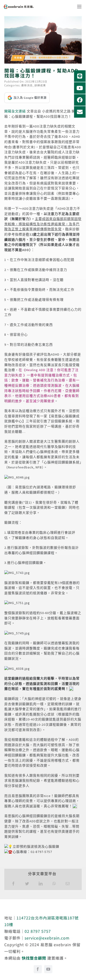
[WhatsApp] (54, 883)
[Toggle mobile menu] (81, 7)
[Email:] (67, 883)
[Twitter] (27, 883)
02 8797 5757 (38, 931)
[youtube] (48, 969)
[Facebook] (13, 883)
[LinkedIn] (40, 883)
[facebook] (38, 969)
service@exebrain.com (47, 938)
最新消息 (27, 85)
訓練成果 (40, 85)
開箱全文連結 (15, 111)
